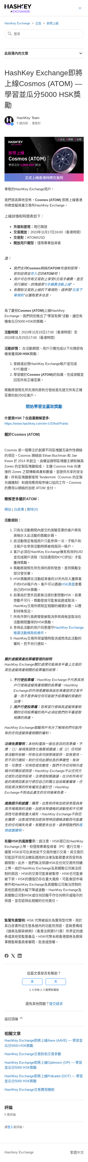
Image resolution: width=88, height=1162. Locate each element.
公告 (38, 23)
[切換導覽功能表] (80, 8)
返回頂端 (12, 1019)
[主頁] (18, 11)
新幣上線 (52, 23)
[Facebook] (7, 956)
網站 (8, 509)
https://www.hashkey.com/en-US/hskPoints (36, 423)
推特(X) (32, 509)
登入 (10, 1127)
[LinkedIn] (20, 956)
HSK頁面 (68, 584)
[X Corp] (13, 956)
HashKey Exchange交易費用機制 (29, 1089)
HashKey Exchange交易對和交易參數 (33, 1054)
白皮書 (19, 509)
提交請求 (56, 1004)
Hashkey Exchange (17, 23)
